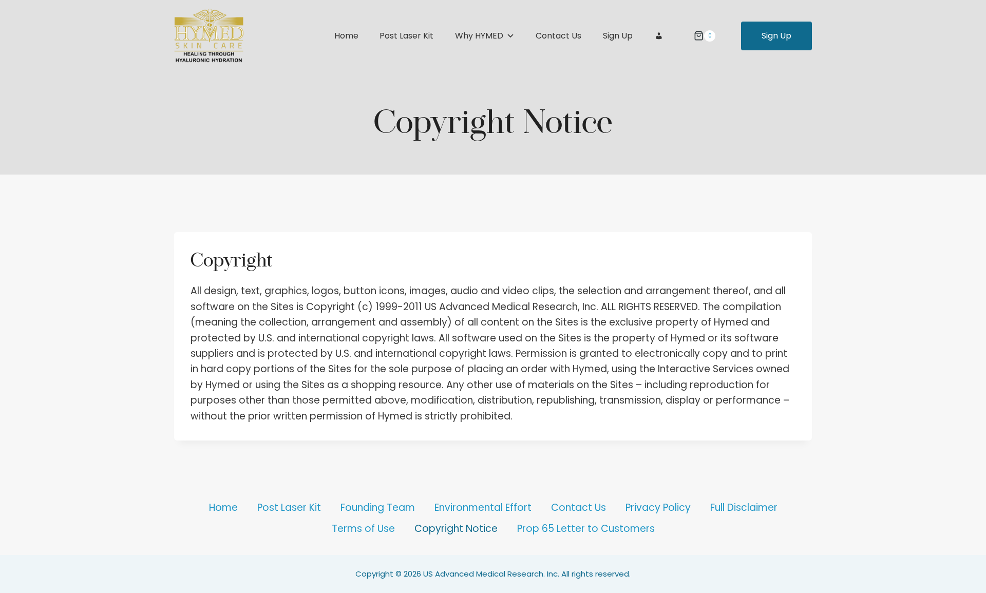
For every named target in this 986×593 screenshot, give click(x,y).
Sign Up (618, 36)
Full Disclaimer (744, 507)
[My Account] (658, 36)
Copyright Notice (456, 528)
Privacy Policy (658, 507)
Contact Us (558, 36)
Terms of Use (363, 528)
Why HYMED (479, 36)
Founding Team (377, 507)
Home (346, 36)
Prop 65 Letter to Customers (586, 528)
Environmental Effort (483, 507)
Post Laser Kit (406, 36)
